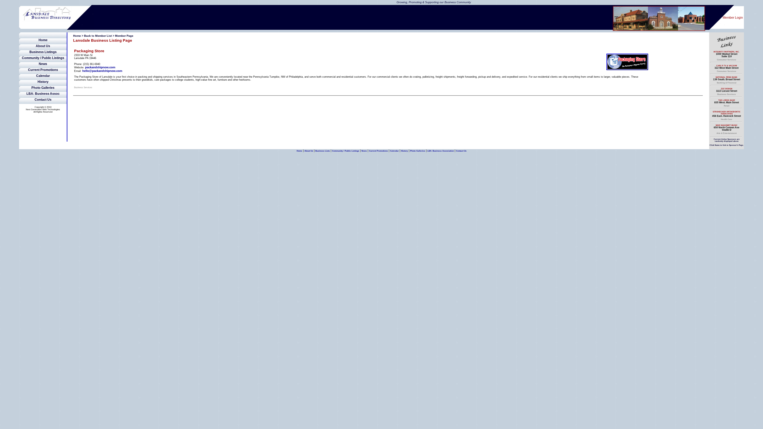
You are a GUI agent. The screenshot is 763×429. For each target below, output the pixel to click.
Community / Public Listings (43, 58)
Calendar (43, 75)
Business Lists (322, 151)
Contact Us (43, 99)
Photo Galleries (42, 87)
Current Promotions (43, 70)
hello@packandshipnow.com (102, 70)
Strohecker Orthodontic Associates (727, 113)
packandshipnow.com (100, 67)
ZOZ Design (726, 89)
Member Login (733, 17)
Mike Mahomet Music (727, 125)
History (43, 81)
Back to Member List (98, 35)
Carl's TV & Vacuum (726, 66)
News (43, 64)
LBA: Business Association (440, 151)
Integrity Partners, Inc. (727, 52)
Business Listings (43, 52)
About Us (43, 46)
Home (43, 40)
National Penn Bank (726, 77)
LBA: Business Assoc (43, 93)
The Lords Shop (726, 100)
